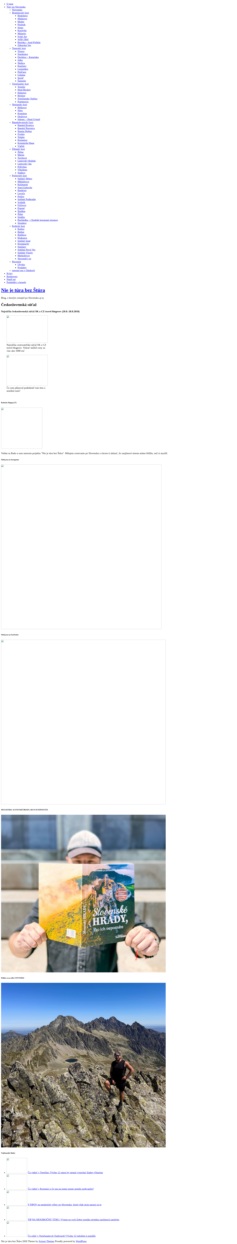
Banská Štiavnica (26, 128)
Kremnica (22, 140)
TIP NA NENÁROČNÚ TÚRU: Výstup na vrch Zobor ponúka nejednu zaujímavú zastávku (73, 1219)
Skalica (21, 63)
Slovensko (17, 9)
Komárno (22, 113)
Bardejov (22, 190)
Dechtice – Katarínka (28, 57)
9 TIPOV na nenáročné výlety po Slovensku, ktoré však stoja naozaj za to (64, 1204)
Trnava (21, 51)
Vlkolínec (22, 169)
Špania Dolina (25, 131)
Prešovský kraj (19, 175)
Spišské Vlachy (25, 252)
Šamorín (22, 80)
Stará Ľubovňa (25, 187)
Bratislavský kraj (20, 12)
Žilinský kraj (18, 149)
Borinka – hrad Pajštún (29, 42)
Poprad (21, 208)
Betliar (21, 232)
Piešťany (22, 72)
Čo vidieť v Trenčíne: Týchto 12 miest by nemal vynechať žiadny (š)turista (65, 1172)
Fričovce (22, 205)
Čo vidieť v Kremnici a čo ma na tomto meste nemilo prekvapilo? (61, 1188)
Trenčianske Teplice (27, 98)
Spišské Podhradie (27, 199)
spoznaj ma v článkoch (23, 270)
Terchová (22, 158)
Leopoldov (23, 69)
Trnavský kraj (19, 48)
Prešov (21, 196)
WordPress (81, 1241)
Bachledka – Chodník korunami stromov (38, 220)
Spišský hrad (24, 241)
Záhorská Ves (24, 45)
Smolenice (23, 54)
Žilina (20, 152)
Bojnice (21, 95)
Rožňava (22, 234)
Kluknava (22, 238)
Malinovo (22, 18)
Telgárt (21, 137)
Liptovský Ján (25, 163)
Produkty (22, 267)
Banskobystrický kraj (22, 122)
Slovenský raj (24, 258)
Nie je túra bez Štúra (23, 290)
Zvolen (21, 134)
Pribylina (22, 166)
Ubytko (21, 264)
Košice (21, 229)
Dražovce (22, 116)
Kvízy (10, 273)
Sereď (21, 78)
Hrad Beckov (24, 89)
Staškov (21, 172)
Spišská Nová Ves (26, 249)
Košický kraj (18, 226)
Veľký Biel (23, 39)
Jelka (20, 60)
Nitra (20, 110)
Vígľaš (21, 146)
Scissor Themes (46, 1241)
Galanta (21, 75)
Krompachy (23, 243)
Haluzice (22, 92)
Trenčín (21, 86)
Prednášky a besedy (16, 282)
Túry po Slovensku (16, 6)
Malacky (22, 33)
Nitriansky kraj (19, 104)
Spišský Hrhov (25, 178)
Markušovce (24, 255)
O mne (10, 3)
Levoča (21, 193)
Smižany (22, 246)
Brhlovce (22, 107)
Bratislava (23, 15)
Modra (21, 21)
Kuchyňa (22, 30)
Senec (20, 27)
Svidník (21, 202)
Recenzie (16, 261)
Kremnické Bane (26, 143)
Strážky (21, 217)
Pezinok (22, 24)
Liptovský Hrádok (27, 160)
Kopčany (22, 66)
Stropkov (22, 223)
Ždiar (20, 214)
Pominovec (23, 101)
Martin (21, 155)
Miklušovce (23, 181)
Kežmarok (23, 184)
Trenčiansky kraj (20, 83)
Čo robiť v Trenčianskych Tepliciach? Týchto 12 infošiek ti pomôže (62, 1236)
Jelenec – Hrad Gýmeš (29, 119)
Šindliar (21, 211)
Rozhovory (12, 276)
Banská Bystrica (26, 125)
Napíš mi (11, 279)
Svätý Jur (22, 36)
